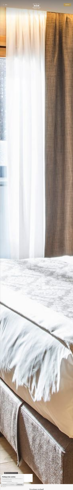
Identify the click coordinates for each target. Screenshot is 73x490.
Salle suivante (31, 478)
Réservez (67, 4)
